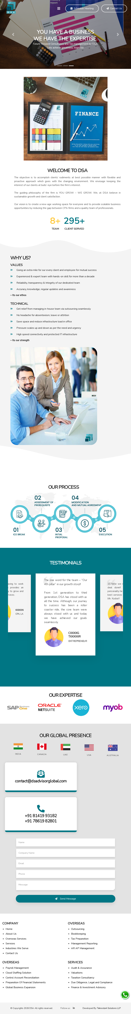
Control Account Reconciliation (22, 977)
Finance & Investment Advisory (88, 987)
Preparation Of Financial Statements (26, 982)
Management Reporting (84, 943)
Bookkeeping (78, 934)
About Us (11, 934)
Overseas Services (16, 939)
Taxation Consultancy (82, 977)
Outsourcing (77, 929)
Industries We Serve (17, 948)
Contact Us (116, 8)
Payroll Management (17, 968)
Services (10, 943)
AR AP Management (82, 948)
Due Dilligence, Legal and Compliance (91, 982)
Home (9, 929)
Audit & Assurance (81, 968)
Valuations (77, 972)
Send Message (68, 898)
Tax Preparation (80, 939)
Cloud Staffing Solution (18, 972)
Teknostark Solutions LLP (109, 1008)
